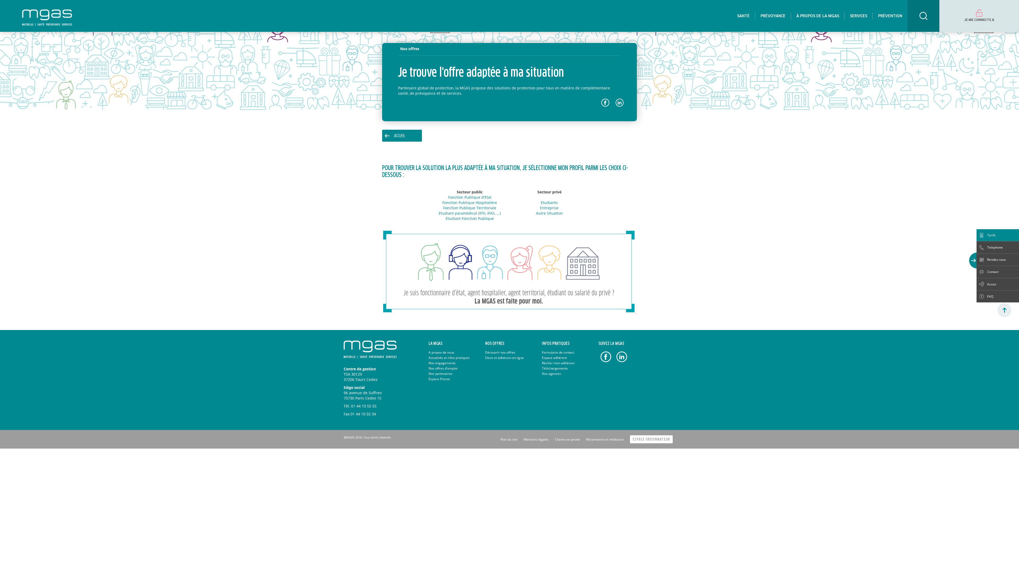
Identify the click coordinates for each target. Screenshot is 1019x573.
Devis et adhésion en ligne (504, 357)
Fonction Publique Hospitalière (469, 202)
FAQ (990, 296)
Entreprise (549, 207)
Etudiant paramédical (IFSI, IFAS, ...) (470, 213)
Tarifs (991, 235)
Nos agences (551, 373)
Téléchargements (555, 368)
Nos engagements (442, 363)
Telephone (995, 247)
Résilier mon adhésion (558, 363)
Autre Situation (549, 213)
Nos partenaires (440, 373)
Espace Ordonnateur (651, 439)
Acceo (991, 284)
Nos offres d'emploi (443, 368)
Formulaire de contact (558, 352)
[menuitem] (743, 16)
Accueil (399, 136)
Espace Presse (439, 379)
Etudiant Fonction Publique (470, 218)
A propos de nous (441, 352)
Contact (993, 272)
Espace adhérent (554, 357)
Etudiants (549, 202)
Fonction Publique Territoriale (469, 207)
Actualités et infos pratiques (449, 357)
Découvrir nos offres (500, 352)
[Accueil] (47, 16)
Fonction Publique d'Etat (469, 197)
